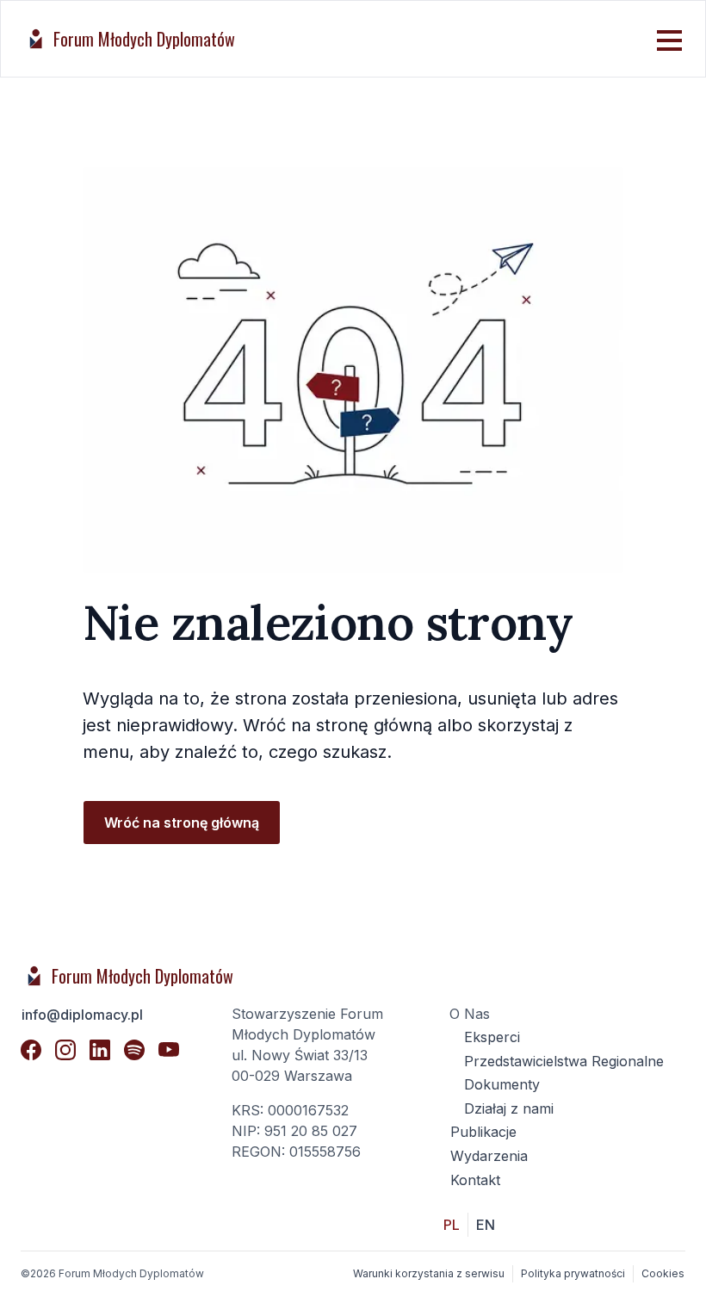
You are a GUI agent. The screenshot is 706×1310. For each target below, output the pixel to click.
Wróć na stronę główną (181, 822)
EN (485, 1224)
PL (451, 1224)
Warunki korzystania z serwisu (429, 1273)
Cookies (662, 1273)
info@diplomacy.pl (82, 1014)
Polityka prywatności (573, 1273)
